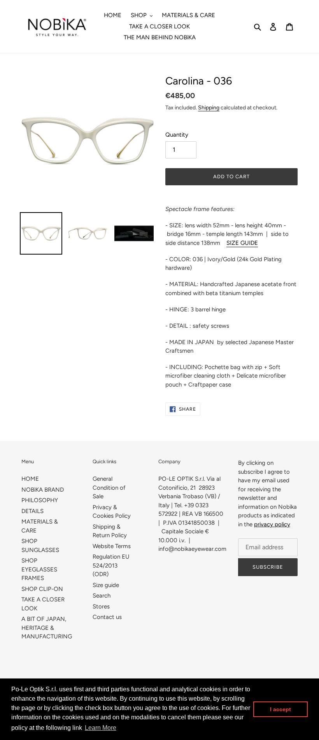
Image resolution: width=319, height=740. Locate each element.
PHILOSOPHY (39, 500)
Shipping (208, 107)
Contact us (107, 616)
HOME (30, 478)
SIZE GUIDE (242, 242)
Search (101, 595)
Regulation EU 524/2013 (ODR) (111, 565)
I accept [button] (280, 709)
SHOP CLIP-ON (42, 588)
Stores (101, 606)
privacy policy (272, 524)
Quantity (176, 134)
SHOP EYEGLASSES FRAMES (39, 569)
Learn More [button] (100, 727)
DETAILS (32, 511)
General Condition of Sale (109, 487)
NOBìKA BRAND (42, 489)
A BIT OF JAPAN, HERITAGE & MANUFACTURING (46, 627)
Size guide (106, 585)
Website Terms (112, 546)
